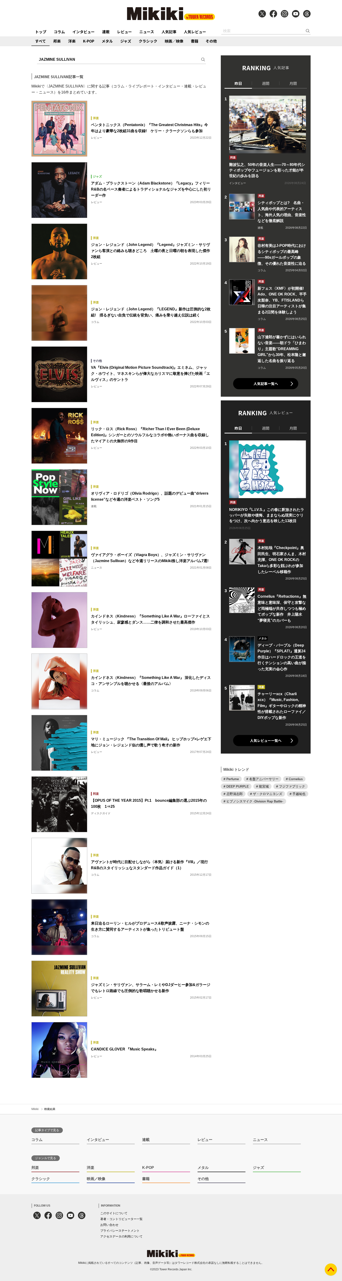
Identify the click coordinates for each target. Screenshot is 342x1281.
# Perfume (231, 779)
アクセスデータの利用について (121, 1236)
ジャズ (125, 41)
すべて (40, 41)
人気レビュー (195, 31)
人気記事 (168, 31)
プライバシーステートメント (120, 1230)
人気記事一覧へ (266, 383)
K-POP (88, 41)
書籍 (194, 41)
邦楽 (57, 41)
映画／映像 (174, 41)
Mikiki (35, 1109)
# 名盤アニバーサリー (262, 779)
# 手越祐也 (297, 794)
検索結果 (49, 1109)
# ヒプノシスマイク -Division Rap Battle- (253, 801)
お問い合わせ (109, 1224)
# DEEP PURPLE (236, 786)
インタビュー (83, 31)
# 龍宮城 (262, 786)
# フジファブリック (290, 786)
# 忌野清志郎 (233, 794)
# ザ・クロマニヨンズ (266, 794)
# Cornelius (294, 779)
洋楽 (72, 41)
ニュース (146, 31)
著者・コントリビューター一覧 (121, 1219)
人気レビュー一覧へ (266, 740)
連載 (106, 31)
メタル (107, 41)
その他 (211, 41)
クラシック (148, 41)
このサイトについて (113, 1213)
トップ (40, 31)
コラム (59, 31)
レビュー (124, 31)
